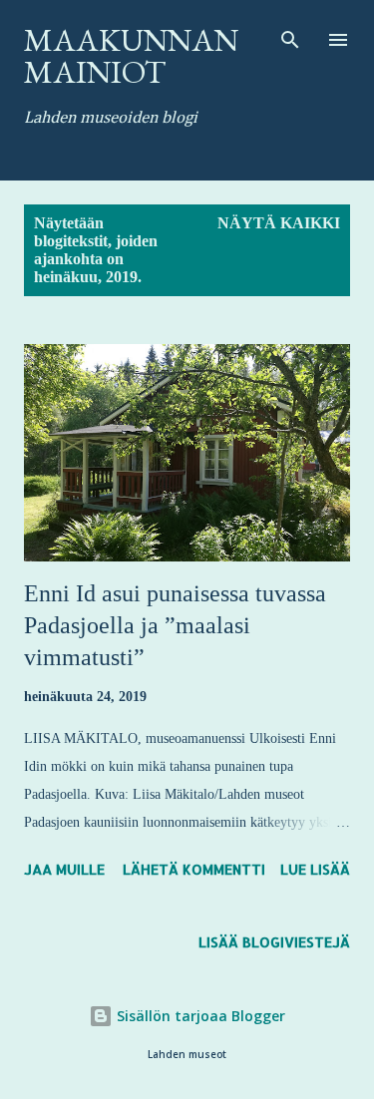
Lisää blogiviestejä (274, 941)
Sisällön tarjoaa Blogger (199, 1015)
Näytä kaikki (278, 222)
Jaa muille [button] (64, 869)
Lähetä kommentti (194, 869)
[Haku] (290, 36)
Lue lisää (315, 869)
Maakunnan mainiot (131, 56)
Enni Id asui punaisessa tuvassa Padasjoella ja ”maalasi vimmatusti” (175, 625)
